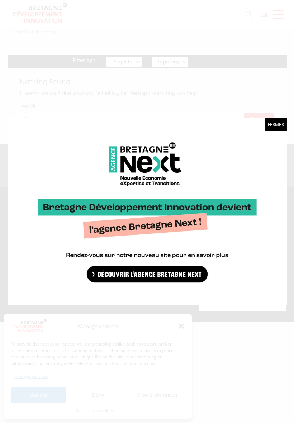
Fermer (276, 125)
